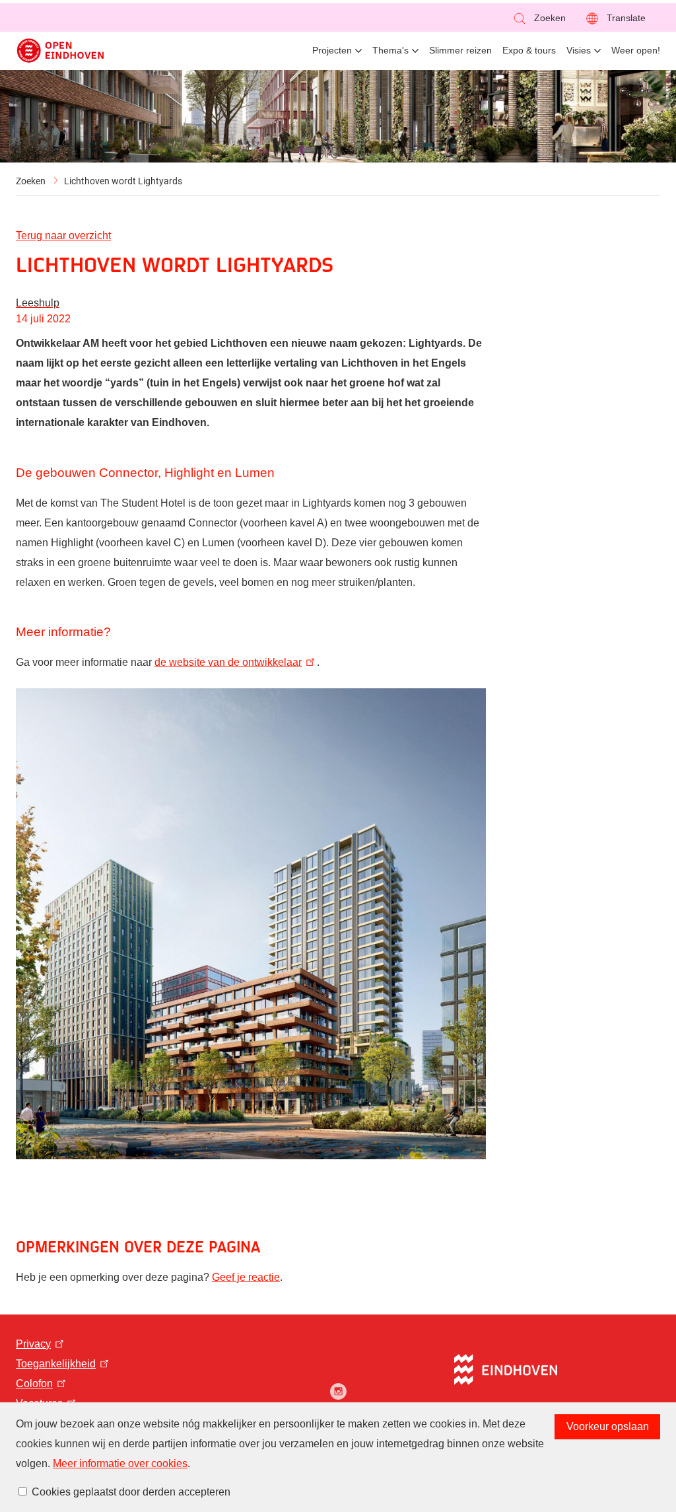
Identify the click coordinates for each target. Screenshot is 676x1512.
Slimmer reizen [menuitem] (460, 50)
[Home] (60, 50)
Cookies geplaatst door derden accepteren (131, 1491)
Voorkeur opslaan (607, 1426)
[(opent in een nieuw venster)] (338, 1391)
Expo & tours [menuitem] (529, 50)
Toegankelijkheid (56, 1363)
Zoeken (31, 181)
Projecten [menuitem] (332, 50)
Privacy (33, 1344)
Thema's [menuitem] (390, 50)
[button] (539, 18)
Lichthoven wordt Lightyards (123, 181)
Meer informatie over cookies (120, 1463)
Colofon (34, 1383)
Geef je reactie (246, 1277)
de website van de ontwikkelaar (228, 662)
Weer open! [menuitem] (635, 50)
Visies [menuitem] (578, 50)
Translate (626, 18)
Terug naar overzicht (63, 235)
